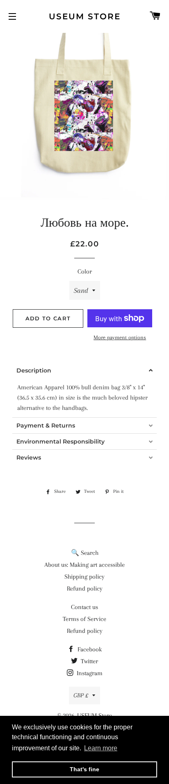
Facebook (89, 649)
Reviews (28, 457)
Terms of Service (84, 619)
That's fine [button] (84, 769)
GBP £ (80, 695)
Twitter (88, 661)
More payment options (120, 337)
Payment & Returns (45, 425)
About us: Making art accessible (84, 564)
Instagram (89, 673)
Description (33, 370)
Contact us (84, 607)
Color (85, 271)
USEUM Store (85, 16)
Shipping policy (84, 576)
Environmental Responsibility (60, 441)
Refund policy (85, 588)
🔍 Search (84, 552)
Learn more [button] (100, 748)
